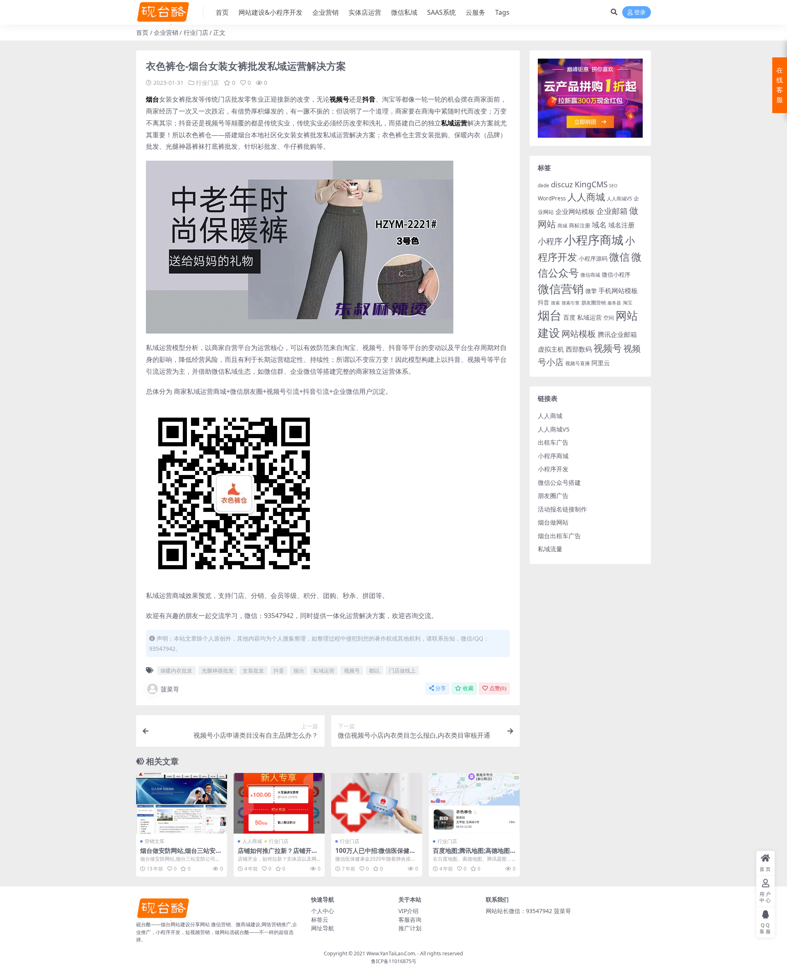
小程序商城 (593, 240)
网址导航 (322, 928)
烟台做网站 (553, 522)
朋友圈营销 (593, 303)
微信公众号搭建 (559, 482)
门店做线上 (402, 670)
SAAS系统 (441, 12)
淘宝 (627, 303)
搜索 (555, 303)
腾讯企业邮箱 (617, 334)
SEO (613, 186)
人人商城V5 (619, 198)
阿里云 (600, 363)
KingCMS (591, 184)
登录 (640, 12)
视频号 (352, 670)
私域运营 (323, 670)
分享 (440, 688)
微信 (619, 257)
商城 (562, 226)
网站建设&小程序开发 (271, 12)
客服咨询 (409, 919)
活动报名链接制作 (562, 509)
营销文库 (154, 841)
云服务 (475, 12)
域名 (599, 225)
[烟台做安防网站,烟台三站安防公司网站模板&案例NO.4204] (181, 803)
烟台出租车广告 (559, 536)
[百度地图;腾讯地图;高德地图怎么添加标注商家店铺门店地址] (474, 803)
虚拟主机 (551, 349)
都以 (374, 670)
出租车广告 (553, 442)
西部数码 (579, 349)
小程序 (550, 241)
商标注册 (579, 225)
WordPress (552, 198)
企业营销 (325, 12)
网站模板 (579, 333)
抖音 (278, 670)
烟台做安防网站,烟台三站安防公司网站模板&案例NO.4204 (181, 854)
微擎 (591, 291)
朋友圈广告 (553, 495)
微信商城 (590, 275)
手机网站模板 (618, 290)
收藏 (468, 688)
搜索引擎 (571, 303)
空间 (608, 317)
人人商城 (252, 841)
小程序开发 (553, 469)
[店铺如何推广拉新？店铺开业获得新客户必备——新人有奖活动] (279, 803)
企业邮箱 (612, 211)
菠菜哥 (170, 689)
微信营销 (561, 288)
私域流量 (550, 549)
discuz (562, 184)
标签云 (319, 919)
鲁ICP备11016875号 (393, 961)
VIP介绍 (408, 911)
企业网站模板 (575, 211)
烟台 (298, 670)
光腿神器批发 (218, 670)
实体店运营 (364, 12)
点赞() (497, 688)
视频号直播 (577, 363)
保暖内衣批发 (176, 670)
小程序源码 (593, 258)
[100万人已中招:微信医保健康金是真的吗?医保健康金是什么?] (376, 803)
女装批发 (253, 670)
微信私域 (404, 12)
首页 (222, 12)
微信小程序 (616, 274)
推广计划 (409, 928)
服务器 (614, 303)
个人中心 (322, 911)
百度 (569, 317)
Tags (502, 12)
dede (543, 185)
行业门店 (196, 32)
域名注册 (621, 225)
